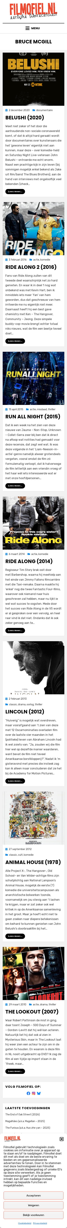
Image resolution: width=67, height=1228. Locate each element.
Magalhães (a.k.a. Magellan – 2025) (25, 1121)
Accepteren (33, 1195)
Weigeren (33, 1205)
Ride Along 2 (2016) (31, 267)
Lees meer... (15, 191)
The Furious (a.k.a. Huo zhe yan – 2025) (27, 1127)
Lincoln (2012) (24, 711)
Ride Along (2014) (29, 561)
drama (22, 704)
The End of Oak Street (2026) (22, 1114)
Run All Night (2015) (32, 416)
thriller (51, 409)
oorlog (30, 704)
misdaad (42, 409)
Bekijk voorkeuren (33, 1215)
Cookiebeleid (24, 1223)
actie (36, 259)
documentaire (44, 110)
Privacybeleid (40, 1223)
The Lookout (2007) (32, 1011)
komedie (45, 259)
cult (20, 854)
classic (13, 704)
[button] (61, 1139)
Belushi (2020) (24, 117)
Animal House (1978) (33, 862)
